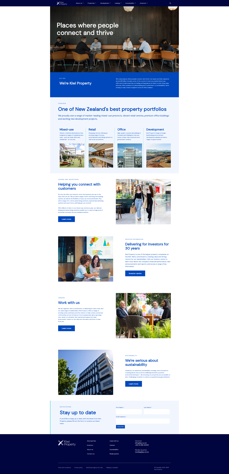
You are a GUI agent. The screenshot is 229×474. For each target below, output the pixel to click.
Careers (112, 445)
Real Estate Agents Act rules (94, 467)
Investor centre (135, 273)
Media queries (114, 454)
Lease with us (114, 441)
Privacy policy (79, 467)
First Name (120, 407)
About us (79, 3)
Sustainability (130, 3)
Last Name (148, 407)
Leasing (117, 3)
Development (104, 3)
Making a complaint (112, 467)
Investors (143, 3)
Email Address (121, 417)
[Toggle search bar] (170, 3)
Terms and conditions (64, 467)
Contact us (90, 454)
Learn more (66, 219)
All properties (91, 441)
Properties (91, 3)
